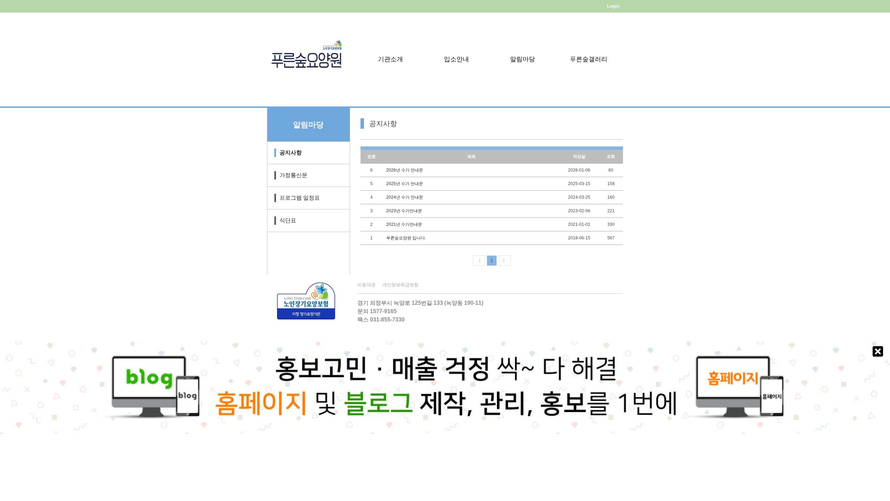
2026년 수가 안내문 (404, 170)
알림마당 (522, 59)
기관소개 (390, 59)
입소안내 (456, 59)
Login (613, 6)
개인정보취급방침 (400, 284)
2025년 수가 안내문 (404, 183)
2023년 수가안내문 (404, 210)
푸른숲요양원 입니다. (406, 238)
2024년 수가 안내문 (404, 197)
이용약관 (366, 284)
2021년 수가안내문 (404, 224)
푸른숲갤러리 (588, 59)
